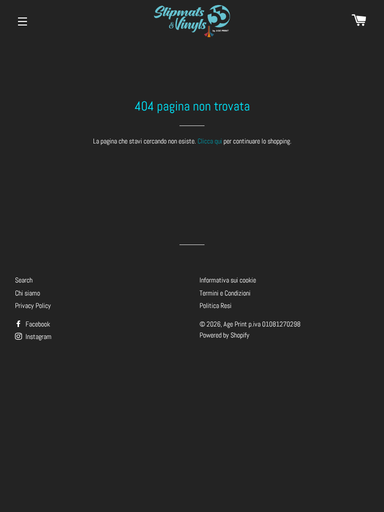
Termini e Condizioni (225, 293)
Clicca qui (210, 141)
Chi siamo (27, 293)
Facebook (37, 324)
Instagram (38, 336)
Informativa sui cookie (228, 280)
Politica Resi (216, 305)
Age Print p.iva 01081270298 (262, 324)
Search (23, 280)
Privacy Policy (33, 305)
